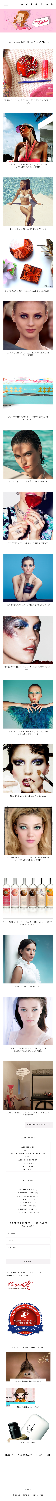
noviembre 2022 (27, 1212)
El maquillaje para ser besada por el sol (28, 101)
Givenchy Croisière (28, 986)
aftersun (28, 1169)
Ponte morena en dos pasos (28, 229)
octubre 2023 (28, 1199)
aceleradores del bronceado (28, 1153)
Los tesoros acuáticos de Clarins (28, 605)
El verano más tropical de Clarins (28, 291)
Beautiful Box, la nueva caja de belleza (28, 418)
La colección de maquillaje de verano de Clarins (28, 165)
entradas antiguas (38, 1125)
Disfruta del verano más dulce (28, 543)
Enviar (28, 1262)
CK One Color (28, 1442)
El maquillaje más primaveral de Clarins (28, 354)
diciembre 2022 (27, 1209)
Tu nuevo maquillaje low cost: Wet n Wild (28, 668)
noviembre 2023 (27, 1196)
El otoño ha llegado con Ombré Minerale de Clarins (28, 858)
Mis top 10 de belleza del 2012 (28, 796)
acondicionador (28, 1160)
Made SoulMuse (33, 1495)
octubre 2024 (27, 1189)
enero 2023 (27, 1206)
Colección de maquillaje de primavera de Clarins (28, 1049)
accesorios (28, 1147)
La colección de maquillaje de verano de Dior (28, 732)
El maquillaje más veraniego (28, 481)
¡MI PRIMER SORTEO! (28, 1407)
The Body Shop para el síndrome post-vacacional (28, 923)
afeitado (28, 1166)
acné (28, 1156)
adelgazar (28, 1163)
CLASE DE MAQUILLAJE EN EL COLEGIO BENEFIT (28, 1114)
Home (28, 1490)
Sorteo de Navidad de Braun (28, 1381)
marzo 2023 (27, 1202)
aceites (28, 1150)
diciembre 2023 (27, 1193)
